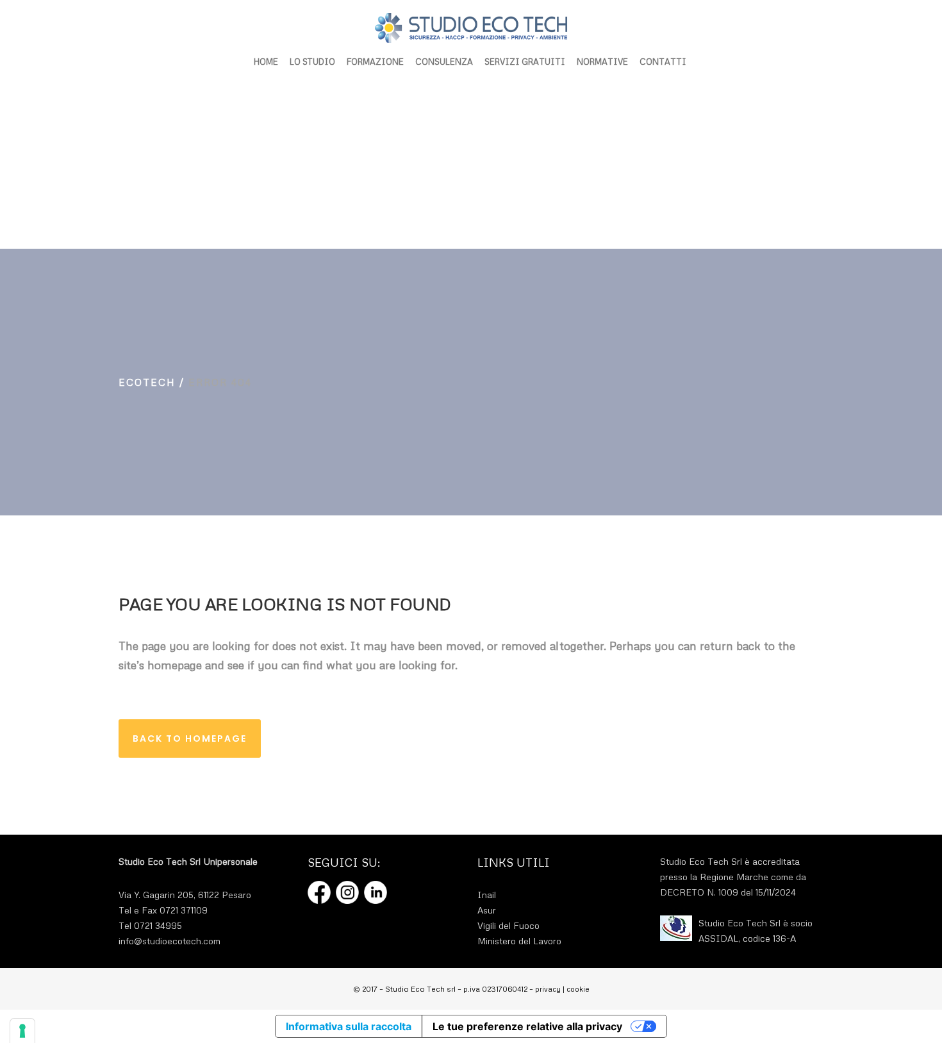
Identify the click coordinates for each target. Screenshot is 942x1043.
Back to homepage (190, 738)
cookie (578, 989)
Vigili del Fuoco (508, 925)
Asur (486, 910)
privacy (548, 989)
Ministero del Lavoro (519, 940)
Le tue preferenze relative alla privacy (527, 1026)
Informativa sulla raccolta (348, 1026)
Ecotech (147, 382)
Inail (486, 894)
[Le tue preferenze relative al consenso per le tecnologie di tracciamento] (22, 1031)
